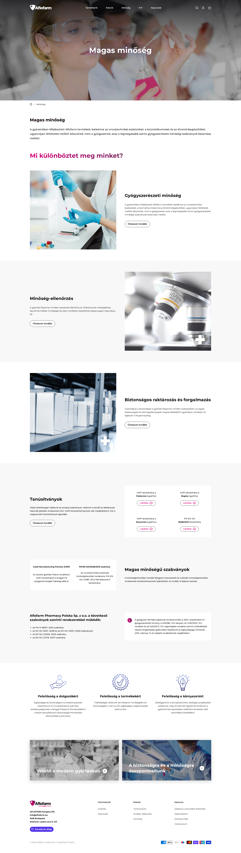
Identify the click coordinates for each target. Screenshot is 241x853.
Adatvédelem (181, 814)
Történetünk (139, 809)
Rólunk (109, 8)
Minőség (126, 8)
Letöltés (144, 503)
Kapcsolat (156, 8)
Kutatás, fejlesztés (142, 814)
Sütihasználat (181, 819)
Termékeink (91, 8)
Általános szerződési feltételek (190, 809)
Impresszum (180, 824)
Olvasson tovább (137, 224)
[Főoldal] (31, 104)
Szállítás (102, 809)
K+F (141, 8)
